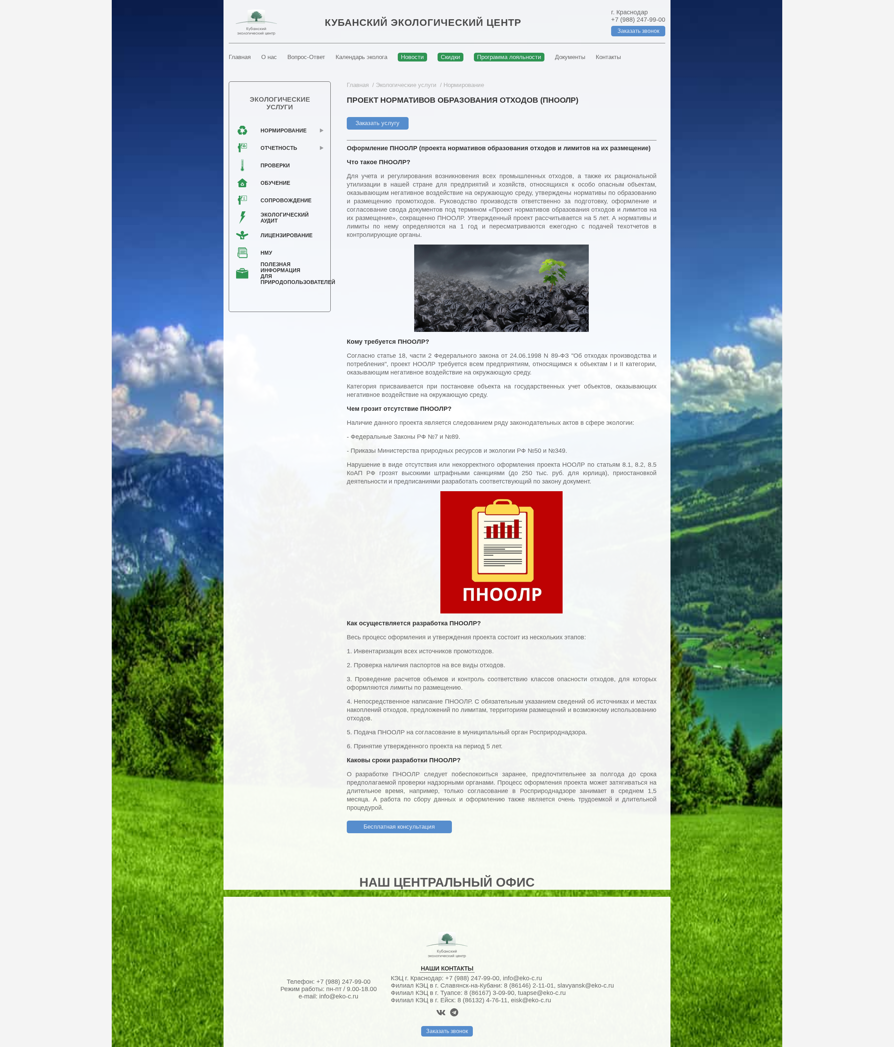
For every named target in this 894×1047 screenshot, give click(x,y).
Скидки (450, 57)
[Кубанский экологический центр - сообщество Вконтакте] (441, 1012)
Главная (240, 57)
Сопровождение (281, 200)
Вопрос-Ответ (306, 57)
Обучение (275, 183)
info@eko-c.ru (338, 996)
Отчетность (279, 148)
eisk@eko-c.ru (531, 1000)
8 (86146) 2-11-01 (529, 985)
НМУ (266, 253)
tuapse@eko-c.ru (542, 992)
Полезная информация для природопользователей (281, 273)
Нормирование (464, 85)
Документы (570, 57)
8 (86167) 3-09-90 (489, 992)
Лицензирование (281, 235)
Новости (412, 57)
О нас (269, 57)
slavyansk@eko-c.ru (585, 985)
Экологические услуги (406, 85)
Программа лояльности (509, 57)
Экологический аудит (281, 218)
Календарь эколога (361, 57)
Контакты (608, 57)
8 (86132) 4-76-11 (482, 1000)
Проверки (275, 165)
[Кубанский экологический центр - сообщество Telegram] (454, 1012)
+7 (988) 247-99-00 (638, 19)
